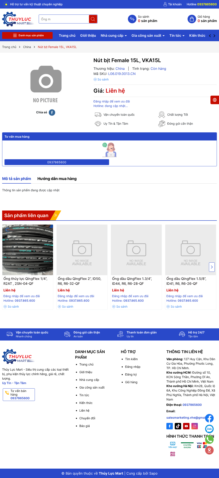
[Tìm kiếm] (93, 19)
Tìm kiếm (131, 359)
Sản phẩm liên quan (26, 215)
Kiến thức (197, 35)
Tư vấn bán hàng (20, 394)
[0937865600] (202, 4)
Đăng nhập (133, 366)
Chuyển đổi (87, 418)
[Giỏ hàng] (202, 19)
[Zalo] (209, 429)
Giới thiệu (88, 35)
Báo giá (84, 426)
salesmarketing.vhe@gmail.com (190, 417)
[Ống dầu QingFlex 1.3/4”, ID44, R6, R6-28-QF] (136, 250)
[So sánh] (142, 19)
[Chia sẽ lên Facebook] (52, 112)
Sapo (153, 473)
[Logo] (18, 18)
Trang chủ (67, 35)
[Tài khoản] (172, 4)
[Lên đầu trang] (210, 463)
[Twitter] (178, 426)
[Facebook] (169, 426)
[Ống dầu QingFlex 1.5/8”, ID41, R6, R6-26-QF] (190, 250)
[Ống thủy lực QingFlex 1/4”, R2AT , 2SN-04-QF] (27, 250)
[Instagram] (194, 426)
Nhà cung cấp (112, 35)
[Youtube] (186, 426)
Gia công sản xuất (147, 35)
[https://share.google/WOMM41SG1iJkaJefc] (209, 450)
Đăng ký (131, 374)
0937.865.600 (25, 300)
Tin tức (175, 35)
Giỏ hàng (131, 382)
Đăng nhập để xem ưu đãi (111, 101)
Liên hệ (84, 410)
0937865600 (56, 162)
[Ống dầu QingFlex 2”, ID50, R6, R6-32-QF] (82, 250)
